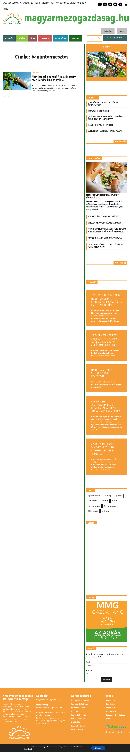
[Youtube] (115, 4)
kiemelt (114, 501)
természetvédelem (110, 506)
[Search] (99, 38)
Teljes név (89, 670)
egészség (108, 495)
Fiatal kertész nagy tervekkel (100, 125)
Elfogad (98, 748)
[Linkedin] (110, 4)
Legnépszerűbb (94, 159)
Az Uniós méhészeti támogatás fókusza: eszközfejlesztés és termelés (103, 449)
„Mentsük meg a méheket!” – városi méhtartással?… (103, 104)
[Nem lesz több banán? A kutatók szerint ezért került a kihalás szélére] (17, 81)
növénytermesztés (94, 506)
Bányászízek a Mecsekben (99, 111)
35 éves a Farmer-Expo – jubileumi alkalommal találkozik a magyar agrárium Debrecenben (105, 340)
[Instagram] (105, 4)
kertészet (105, 501)
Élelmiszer (35, 73)
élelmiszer (105, 511)
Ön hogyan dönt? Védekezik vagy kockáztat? (101, 373)
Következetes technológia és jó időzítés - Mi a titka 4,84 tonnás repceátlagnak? (105, 406)
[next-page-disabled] (8, 96)
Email (88, 662)
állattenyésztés (93, 511)
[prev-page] (4, 96)
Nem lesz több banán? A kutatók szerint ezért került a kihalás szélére (54, 78)
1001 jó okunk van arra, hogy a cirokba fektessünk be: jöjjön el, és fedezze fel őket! (106, 300)
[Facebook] (100, 4)
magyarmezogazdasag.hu (76, 18)
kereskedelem (92, 501)
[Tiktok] (120, 4)
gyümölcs (119, 495)
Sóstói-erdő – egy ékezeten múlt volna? (105, 131)
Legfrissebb (93, 98)
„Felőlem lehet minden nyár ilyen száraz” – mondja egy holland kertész (106, 118)
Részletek (28, 749)
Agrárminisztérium (94, 495)
